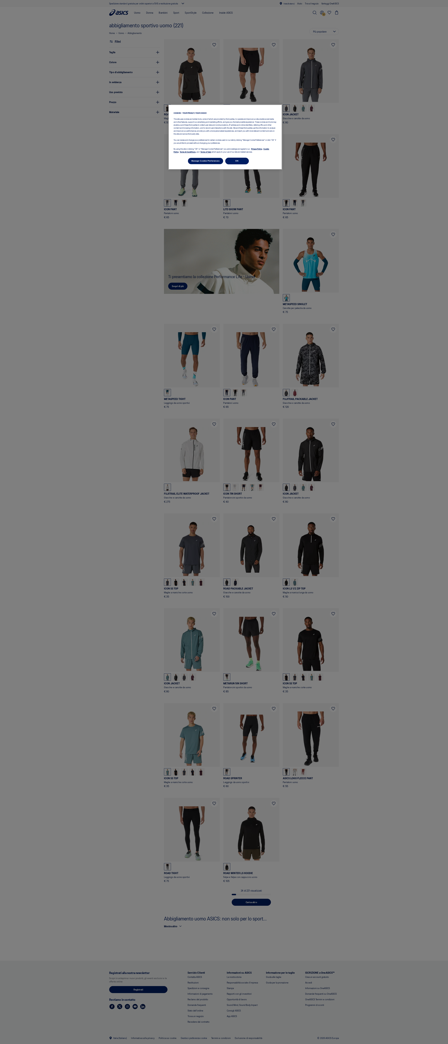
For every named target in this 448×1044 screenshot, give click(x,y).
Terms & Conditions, (188, 151)
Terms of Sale (205, 151)
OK (237, 161)
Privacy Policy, (256, 148)
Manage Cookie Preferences (205, 161)
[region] (225, 137)
